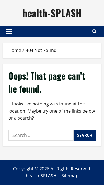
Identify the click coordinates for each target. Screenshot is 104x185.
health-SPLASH (52, 13)
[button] (9, 31)
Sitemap (69, 176)
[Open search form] (94, 31)
